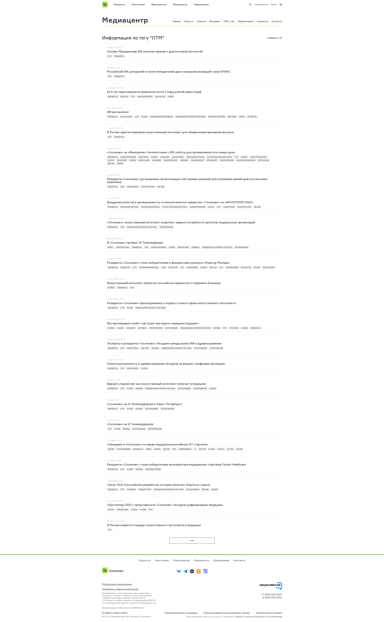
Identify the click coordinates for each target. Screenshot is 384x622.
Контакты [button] (277, 21)
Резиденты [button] (262, 21)
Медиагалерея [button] (245, 21)
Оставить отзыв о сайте (115, 612)
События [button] (201, 21)
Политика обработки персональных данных (227, 612)
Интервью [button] (215, 21)
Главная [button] (176, 21)
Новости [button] (188, 21)
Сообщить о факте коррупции (120, 588)
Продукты (119, 4)
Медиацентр (180, 4)
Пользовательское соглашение (181, 612)
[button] (261, 4)
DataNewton (137, 607)
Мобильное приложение (117, 584)
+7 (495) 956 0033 (271, 594)
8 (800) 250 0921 (272, 597)
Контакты (239, 560)
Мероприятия (159, 4)
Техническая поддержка (269, 612)
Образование (201, 4)
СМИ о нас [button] (229, 21)
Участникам (138, 4)
